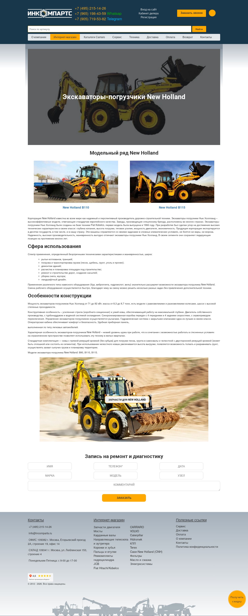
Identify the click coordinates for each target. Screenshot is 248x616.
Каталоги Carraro (94, 37)
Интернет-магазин (65, 37)
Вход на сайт (149, 9)
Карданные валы (105, 535)
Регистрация (149, 17)
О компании (38, 37)
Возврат (188, 37)
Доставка (152, 37)
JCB (96, 564)
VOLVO (134, 531)
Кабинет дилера (149, 13)
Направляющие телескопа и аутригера (111, 541)
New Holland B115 (172, 207)
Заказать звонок (192, 13)
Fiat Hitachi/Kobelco (106, 568)
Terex (133, 547)
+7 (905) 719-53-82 (98, 18)
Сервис (117, 37)
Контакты (206, 37)
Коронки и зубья (104, 547)
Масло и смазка (140, 560)
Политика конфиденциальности (197, 547)
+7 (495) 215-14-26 (90, 8)
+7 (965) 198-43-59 (98, 13)
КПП (133, 543)
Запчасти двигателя (107, 527)
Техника (134, 37)
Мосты (98, 531)
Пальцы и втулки (105, 552)
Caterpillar (136, 535)
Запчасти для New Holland (127, 399)
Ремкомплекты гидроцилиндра (104, 558)
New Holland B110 (76, 207)
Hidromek (136, 539)
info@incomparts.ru (40, 533)
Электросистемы (141, 564)
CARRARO (137, 527)
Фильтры (136, 556)
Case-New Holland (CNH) (146, 552)
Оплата (170, 37)
